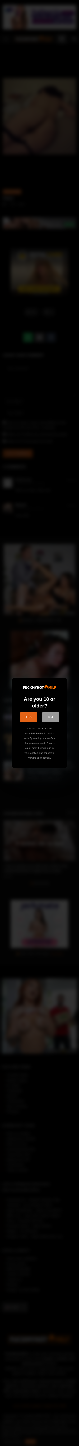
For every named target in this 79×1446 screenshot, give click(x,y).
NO (50, 717)
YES (28, 717)
